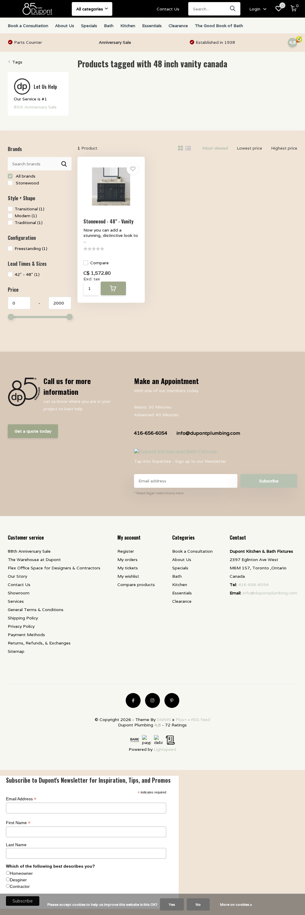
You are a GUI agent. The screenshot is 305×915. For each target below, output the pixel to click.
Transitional (29, 209)
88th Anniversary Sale (29, 551)
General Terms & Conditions (35, 609)
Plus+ (181, 719)
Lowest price (249, 148)
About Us (64, 25)
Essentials (152, 25)
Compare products (136, 584)
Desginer (18, 879)
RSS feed (200, 719)
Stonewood (27, 183)
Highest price (284, 148)
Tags (17, 62)
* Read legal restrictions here (158, 493)
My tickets (127, 568)
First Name (18, 823)
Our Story (17, 576)
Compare (99, 262)
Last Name (16, 844)
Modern (26, 215)
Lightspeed (165, 749)
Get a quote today (33, 431)
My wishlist (128, 576)
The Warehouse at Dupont (34, 559)
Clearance (178, 25)
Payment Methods (26, 634)
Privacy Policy (21, 626)
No (198, 904)
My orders (127, 559)
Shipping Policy (23, 618)
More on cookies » (236, 904)
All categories (89, 9)
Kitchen (127, 25)
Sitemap (16, 651)
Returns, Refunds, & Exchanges (39, 643)
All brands (25, 176)
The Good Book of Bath (219, 25)
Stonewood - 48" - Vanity (108, 221)
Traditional (29, 222)
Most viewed (215, 148)
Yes (172, 904)
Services (16, 601)
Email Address (21, 799)
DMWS (164, 719)
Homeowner (21, 873)
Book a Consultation (28, 25)
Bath (108, 25)
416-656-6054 (150, 433)
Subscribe (268, 481)
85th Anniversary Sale (35, 107)
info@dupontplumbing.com (208, 433)
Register (125, 551)
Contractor (20, 886)
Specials (89, 25)
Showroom (18, 593)
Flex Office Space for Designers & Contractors (54, 568)
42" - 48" (27, 274)
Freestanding (31, 248)
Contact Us (168, 9)
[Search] (232, 8)
